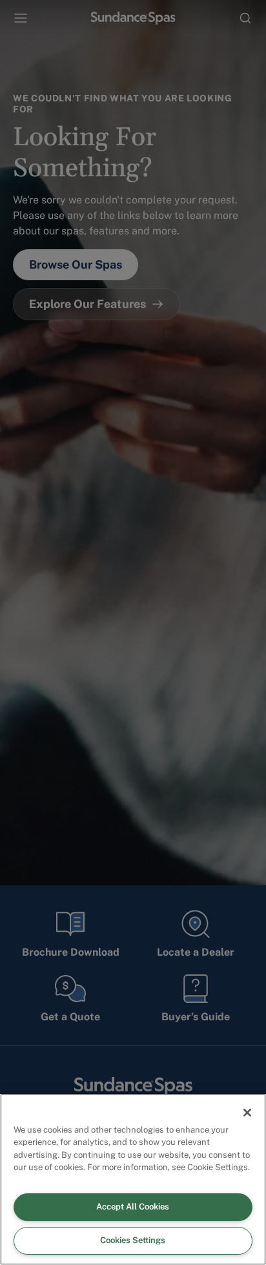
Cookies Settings (132, 1240)
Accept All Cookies (132, 1206)
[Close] (247, 1112)
